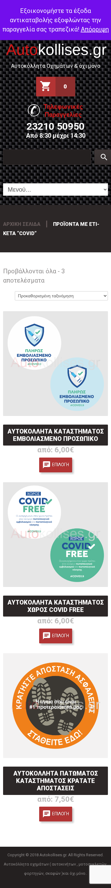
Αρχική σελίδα (21, 224)
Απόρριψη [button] (95, 29)
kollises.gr (56, 49)
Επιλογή (60, 464)
